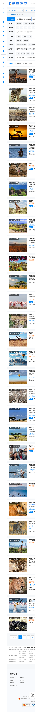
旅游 (8, 15)
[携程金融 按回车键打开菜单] (3, 66)
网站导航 (22, 680)
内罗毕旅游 (11, 19)
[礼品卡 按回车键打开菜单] (3, 62)
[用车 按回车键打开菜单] (3, 36)
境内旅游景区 (27, 647)
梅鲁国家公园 (22, 653)
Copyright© (26, 696)
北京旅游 (21, 662)
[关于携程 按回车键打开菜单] (3, 82)
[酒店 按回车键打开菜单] (3, 8)
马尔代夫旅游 (22, 659)
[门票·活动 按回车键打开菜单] (3, 27)
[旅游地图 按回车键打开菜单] (3, 51)
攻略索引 (22, 677)
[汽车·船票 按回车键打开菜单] (3, 31)
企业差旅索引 (13, 685)
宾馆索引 (12, 677)
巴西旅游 (21, 657)
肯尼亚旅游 (13, 15)
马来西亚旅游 (22, 655)
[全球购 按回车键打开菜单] (3, 57)
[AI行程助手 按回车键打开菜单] (3, 42)
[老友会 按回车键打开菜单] (3, 77)
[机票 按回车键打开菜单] (3, 13)
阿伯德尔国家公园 (24, 649)
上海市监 (28, 705)
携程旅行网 (18, 3)
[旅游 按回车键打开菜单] (3, 22)
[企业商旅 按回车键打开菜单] (3, 73)
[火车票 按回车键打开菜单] (3, 17)
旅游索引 (12, 683)
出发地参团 (19, 19)
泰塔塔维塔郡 (22, 651)
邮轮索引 (22, 683)
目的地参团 (27, 19)
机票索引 (12, 680)
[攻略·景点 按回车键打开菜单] (3, 47)
